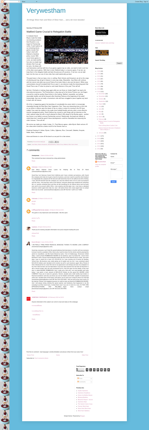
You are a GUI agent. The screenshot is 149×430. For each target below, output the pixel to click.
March (101, 116)
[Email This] (50, 142)
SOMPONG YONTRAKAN (39, 297)
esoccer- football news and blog (104, 43)
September (102, 101)
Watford (66, 144)
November (102, 96)
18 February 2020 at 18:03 (56, 297)
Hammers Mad (82, 402)
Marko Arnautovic (42, 144)
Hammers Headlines (84, 393)
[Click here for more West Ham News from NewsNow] (101, 32)
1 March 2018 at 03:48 (46, 155)
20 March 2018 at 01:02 (45, 198)
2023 (99, 79)
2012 (99, 149)
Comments (82, 382)
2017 (99, 136)
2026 (99, 71)
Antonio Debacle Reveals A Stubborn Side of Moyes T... (109, 128)
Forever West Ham (83, 406)
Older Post (85, 355)
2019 (99, 89)
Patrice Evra (59, 144)
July (100, 106)
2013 (99, 146)
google (34, 201)
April (100, 114)
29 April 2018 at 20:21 (44, 227)
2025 (99, 73)
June (100, 109)
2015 (99, 141)
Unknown (35, 167)
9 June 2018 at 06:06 (47, 242)
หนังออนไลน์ (35, 233)
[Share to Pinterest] (58, 142)
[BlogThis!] (52, 142)
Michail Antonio (52, 144)
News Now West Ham (84, 408)
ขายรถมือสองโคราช (37, 311)
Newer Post (30, 355)
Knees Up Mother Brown (85, 395)
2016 (99, 138)
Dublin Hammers (83, 391)
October (101, 99)
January (101, 133)
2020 (99, 86)
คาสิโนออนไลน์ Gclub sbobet (40, 210)
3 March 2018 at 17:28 (44, 167)
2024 (99, 76)
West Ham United (73, 144)
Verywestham (46, 10)
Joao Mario (34, 144)
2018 (99, 91)
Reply (33, 161)
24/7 (105, 35)
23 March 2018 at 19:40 (57, 210)
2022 (99, 81)
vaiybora (34, 227)
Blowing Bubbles (83, 397)
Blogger (82, 416)
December (102, 94)
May (100, 111)
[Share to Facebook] (56, 142)
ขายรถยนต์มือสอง (37, 305)
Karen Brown (36, 242)
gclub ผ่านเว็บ (36, 218)
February (101, 119)
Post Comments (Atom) (41, 358)
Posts (80, 378)
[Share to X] (54, 142)
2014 (99, 143)
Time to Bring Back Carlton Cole (107, 125)
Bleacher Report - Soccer (85, 399)
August (101, 104)
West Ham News (100, 35)
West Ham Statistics (84, 411)
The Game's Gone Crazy (85, 404)
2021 (99, 84)
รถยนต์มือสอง (36, 314)
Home (58, 355)
